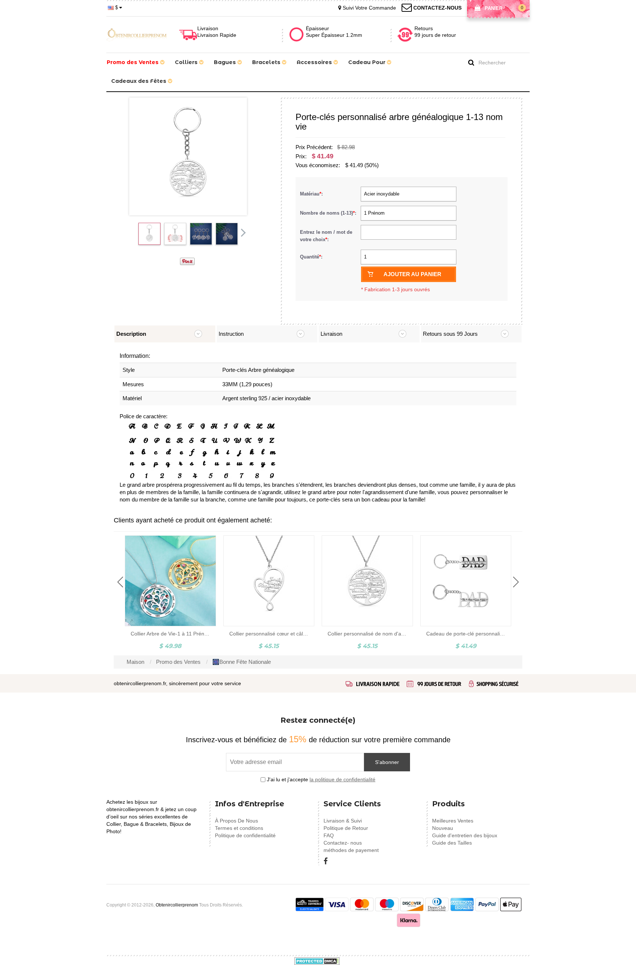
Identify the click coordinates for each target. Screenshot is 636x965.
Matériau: (312, 194)
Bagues (225, 62)
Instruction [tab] (231, 334)
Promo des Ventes (133, 62)
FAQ (329, 835)
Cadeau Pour (367, 62)
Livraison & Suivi (343, 821)
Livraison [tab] (331, 334)
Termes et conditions (239, 828)
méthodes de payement (351, 850)
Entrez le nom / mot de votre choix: (326, 235)
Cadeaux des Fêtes (139, 81)
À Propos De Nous (236, 821)
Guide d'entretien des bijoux (464, 835)
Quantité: (311, 257)
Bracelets (267, 62)
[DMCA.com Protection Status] (317, 961)
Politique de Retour (346, 828)
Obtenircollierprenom (177, 905)
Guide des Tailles (452, 843)
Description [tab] (131, 334)
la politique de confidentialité (342, 779)
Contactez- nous (343, 843)
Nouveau (442, 828)
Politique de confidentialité (245, 835)
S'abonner (387, 762)
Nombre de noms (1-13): (329, 213)
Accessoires (315, 62)
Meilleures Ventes (452, 821)
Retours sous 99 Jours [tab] (450, 334)
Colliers (187, 62)
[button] (120, 582)
